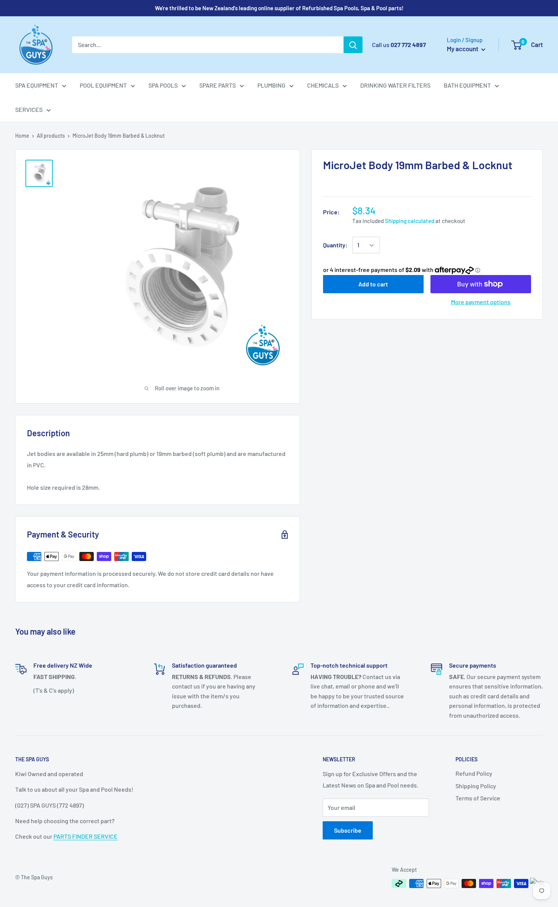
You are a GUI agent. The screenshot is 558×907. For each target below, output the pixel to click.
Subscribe (347, 830)
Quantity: (335, 245)
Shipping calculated (409, 221)
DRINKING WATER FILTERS (395, 85)
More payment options (481, 301)
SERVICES (29, 109)
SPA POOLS (163, 85)
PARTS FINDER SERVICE (86, 836)
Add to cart (373, 284)
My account (463, 48)
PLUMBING (271, 85)
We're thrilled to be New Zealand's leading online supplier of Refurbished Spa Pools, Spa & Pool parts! (279, 8)
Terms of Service (478, 798)
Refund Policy (474, 773)
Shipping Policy (476, 785)
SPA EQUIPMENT (36, 85)
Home (22, 135)
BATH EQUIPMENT (467, 85)
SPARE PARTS (217, 85)
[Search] (353, 44)
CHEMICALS (323, 85)
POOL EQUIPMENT (103, 85)
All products (51, 135)
